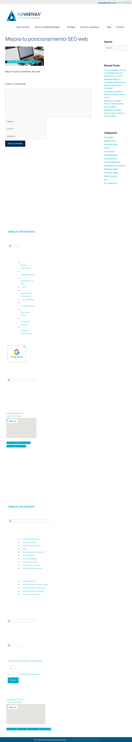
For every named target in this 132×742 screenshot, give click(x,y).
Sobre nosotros (23, 27)
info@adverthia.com (107, 3)
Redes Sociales (110, 176)
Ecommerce (109, 151)
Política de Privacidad (29, 674)
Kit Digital (71, 27)
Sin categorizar (110, 183)
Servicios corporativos (89, 27)
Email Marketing (110, 155)
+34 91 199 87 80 (124, 3)
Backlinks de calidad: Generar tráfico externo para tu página (114, 104)
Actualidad (108, 137)
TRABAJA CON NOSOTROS (21, 231)
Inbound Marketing (112, 162)
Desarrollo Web (110, 144)
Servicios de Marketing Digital (47, 27)
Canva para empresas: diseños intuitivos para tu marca (114, 94)
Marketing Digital (111, 169)
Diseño (107, 148)
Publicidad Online (111, 173)
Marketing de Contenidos (114, 166)
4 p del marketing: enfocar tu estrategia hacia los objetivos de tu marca (115, 73)
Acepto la (24, 674)
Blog (109, 27)
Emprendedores (111, 158)
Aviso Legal (72, 740)
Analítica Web (110, 141)
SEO (106, 180)
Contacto (120, 27)
